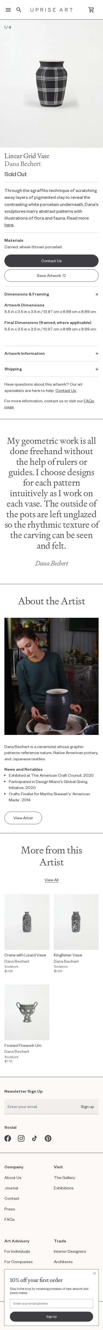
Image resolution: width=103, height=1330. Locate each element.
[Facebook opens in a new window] (7, 1138)
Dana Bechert (22, 164)
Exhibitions (64, 1187)
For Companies (18, 1261)
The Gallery (64, 1177)
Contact (11, 1198)
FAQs (9, 1219)
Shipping (13, 368)
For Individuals (17, 1251)
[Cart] (91, 10)
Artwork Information (24, 353)
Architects (63, 1261)
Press (9, 1208)
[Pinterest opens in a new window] (48, 1138)
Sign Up (51, 1316)
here (8, 224)
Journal (11, 1187)
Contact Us (65, 390)
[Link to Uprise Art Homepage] (51, 10)
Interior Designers (70, 1251)
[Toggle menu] (8, 10)
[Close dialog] (94, 1273)
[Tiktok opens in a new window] (34, 1138)
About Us (12, 1177)
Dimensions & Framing (26, 294)
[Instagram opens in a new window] (21, 1138)
